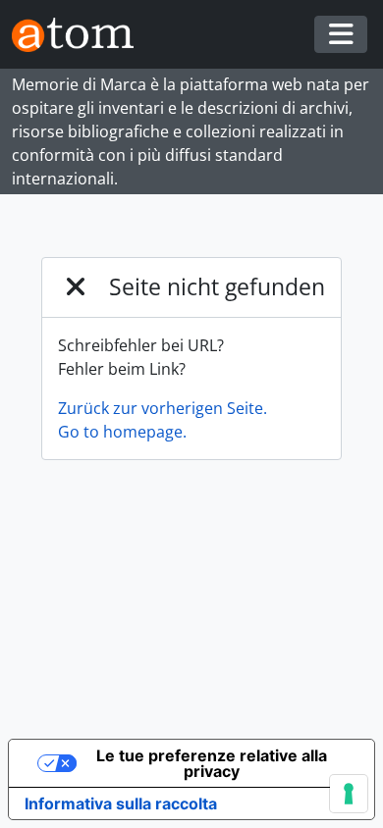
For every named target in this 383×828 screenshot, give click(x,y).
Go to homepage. (122, 431)
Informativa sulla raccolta (121, 803)
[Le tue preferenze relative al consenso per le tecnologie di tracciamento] (348, 793)
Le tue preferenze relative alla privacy (211, 763)
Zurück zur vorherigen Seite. (162, 408)
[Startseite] (80, 35)
